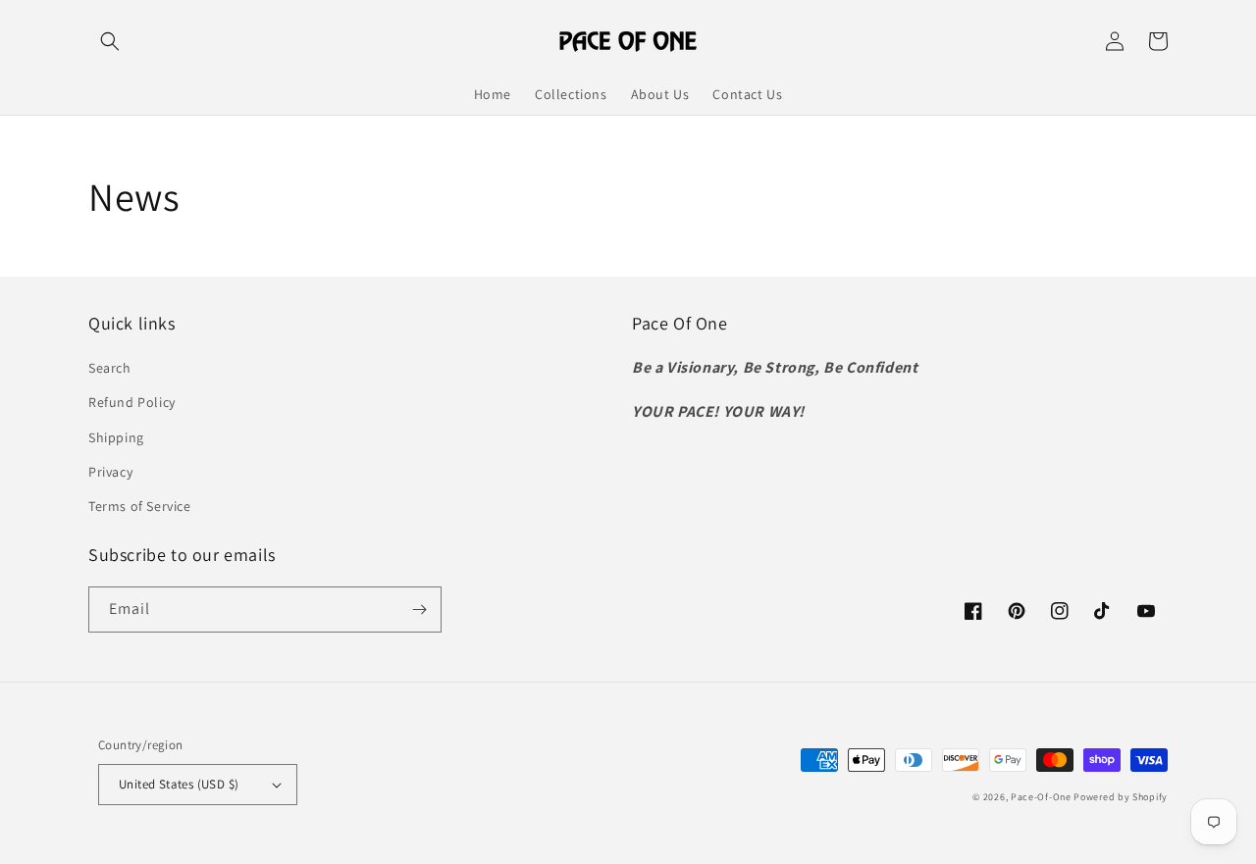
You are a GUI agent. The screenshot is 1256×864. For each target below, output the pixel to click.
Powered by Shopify (1120, 796)
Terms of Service (139, 506)
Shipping (116, 437)
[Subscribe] (419, 609)
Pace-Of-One (1041, 796)
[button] (109, 41)
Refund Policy (132, 402)
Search (109, 368)
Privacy (110, 472)
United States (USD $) (178, 784)
